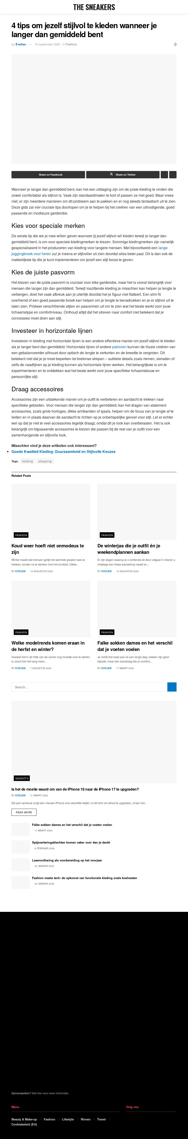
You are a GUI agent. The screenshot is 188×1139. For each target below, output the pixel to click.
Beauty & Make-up (24, 1119)
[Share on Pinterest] (164, 174)
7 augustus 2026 (40, 668)
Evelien (21, 44)
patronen (119, 346)
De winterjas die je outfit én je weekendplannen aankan (128, 548)
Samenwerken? (21, 1093)
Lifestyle (68, 1119)
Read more (26, 811)
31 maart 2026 (39, 795)
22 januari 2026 (44, 883)
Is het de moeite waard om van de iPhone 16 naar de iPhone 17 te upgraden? (75, 789)
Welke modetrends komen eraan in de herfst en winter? (48, 645)
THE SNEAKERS (94, 7)
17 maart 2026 (125, 668)
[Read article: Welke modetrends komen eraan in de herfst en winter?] (51, 609)
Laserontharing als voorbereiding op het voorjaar (67, 860)
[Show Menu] (13, 7)
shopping (45, 461)
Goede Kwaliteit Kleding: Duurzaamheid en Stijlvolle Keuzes (63, 451)
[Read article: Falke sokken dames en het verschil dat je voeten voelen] (137, 609)
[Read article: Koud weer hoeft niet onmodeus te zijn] (51, 512)
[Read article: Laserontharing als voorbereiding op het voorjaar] (20, 864)
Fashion (71, 44)
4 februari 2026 (44, 848)
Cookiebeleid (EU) (24, 1124)
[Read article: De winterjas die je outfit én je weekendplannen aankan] (137, 512)
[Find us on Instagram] (135, 1119)
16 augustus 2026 (41, 571)
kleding (27, 461)
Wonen (86, 1119)
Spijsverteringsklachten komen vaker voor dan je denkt (71, 842)
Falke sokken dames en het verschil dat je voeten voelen (134, 645)
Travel (101, 1119)
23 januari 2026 (44, 866)
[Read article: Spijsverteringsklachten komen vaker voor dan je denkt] (20, 846)
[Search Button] (175, 7)
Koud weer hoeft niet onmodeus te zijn (47, 548)
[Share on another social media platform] (173, 174)
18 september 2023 (47, 44)
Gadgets (21, 778)
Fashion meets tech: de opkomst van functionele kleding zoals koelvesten (84, 878)
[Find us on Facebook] (127, 1119)
